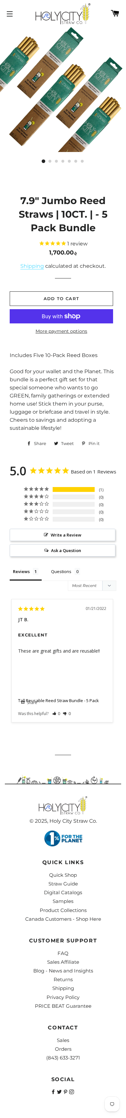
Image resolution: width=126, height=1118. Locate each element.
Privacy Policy (63, 997)
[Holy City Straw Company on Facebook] (54, 1092)
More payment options (61, 331)
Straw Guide (63, 884)
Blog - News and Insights (63, 971)
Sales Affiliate (63, 962)
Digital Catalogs (63, 892)
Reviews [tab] (21, 571)
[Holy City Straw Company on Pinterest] (66, 1092)
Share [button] (31, 702)
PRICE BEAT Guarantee (63, 1006)
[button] (56, 713)
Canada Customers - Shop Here (63, 919)
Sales (63, 1040)
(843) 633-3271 (63, 1058)
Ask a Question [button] (66, 550)
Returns (63, 979)
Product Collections (63, 910)
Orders (63, 1049)
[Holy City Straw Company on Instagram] (72, 1092)
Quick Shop (63, 875)
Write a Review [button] (66, 535)
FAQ (63, 953)
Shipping (32, 266)
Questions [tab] (61, 571)
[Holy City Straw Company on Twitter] (60, 1092)
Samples (63, 901)
